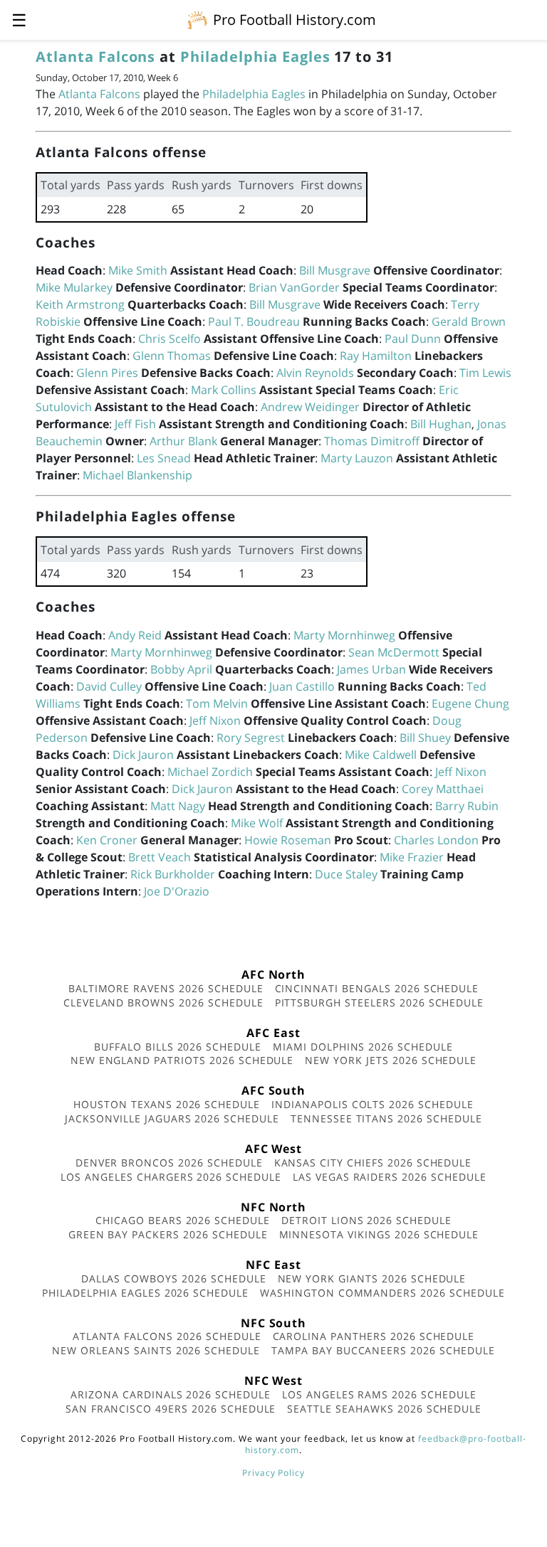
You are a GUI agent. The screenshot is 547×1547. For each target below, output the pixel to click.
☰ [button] (19, 19)
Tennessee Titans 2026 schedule (386, 1118)
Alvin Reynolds (315, 373)
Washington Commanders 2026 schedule (382, 1292)
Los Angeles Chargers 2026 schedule (171, 1177)
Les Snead (164, 458)
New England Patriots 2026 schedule (182, 1060)
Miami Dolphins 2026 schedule (363, 1046)
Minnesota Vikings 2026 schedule (379, 1234)
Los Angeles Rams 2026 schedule (379, 1394)
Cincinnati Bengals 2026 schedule (377, 988)
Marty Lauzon (357, 458)
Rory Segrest (251, 737)
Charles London (436, 840)
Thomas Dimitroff (372, 441)
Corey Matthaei (443, 789)
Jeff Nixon (215, 720)
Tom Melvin (217, 703)
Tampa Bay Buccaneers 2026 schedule (383, 1350)
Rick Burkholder (172, 874)
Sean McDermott (393, 652)
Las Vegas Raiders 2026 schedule (389, 1177)
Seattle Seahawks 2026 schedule (384, 1408)
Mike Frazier (412, 857)
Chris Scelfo (169, 338)
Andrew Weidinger (310, 407)
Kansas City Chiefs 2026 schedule (373, 1162)
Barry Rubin (467, 806)
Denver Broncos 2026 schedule (169, 1162)
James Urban (371, 669)
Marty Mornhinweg (344, 635)
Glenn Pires (107, 373)
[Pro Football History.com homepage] (197, 19)
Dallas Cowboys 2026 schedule (173, 1278)
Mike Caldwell (381, 754)
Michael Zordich (210, 772)
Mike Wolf (257, 823)
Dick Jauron (143, 754)
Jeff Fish (135, 424)
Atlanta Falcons (95, 56)
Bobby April (181, 669)
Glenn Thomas (171, 355)
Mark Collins (223, 390)
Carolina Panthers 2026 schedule (374, 1336)
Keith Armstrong (80, 304)
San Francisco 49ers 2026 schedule (171, 1408)
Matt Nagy (177, 806)
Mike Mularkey (74, 287)
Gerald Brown (469, 321)
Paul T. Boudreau (254, 321)
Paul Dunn (413, 338)
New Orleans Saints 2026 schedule (156, 1350)
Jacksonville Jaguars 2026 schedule (172, 1118)
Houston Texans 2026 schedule (166, 1104)
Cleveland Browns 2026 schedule (163, 1002)
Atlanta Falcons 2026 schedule (167, 1336)
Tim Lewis (485, 373)
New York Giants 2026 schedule (372, 1278)
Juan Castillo (302, 686)
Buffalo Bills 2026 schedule (177, 1046)
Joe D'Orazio (176, 891)
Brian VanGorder (294, 287)
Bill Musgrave (334, 270)
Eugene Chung (470, 703)
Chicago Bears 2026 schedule (182, 1220)
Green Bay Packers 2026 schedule (168, 1234)
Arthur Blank (183, 441)
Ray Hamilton (376, 355)
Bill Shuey (425, 737)
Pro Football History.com (294, 19)
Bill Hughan (441, 424)
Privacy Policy (273, 1473)
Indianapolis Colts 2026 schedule (372, 1104)
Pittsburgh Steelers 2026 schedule (379, 1002)
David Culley (109, 686)
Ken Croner (106, 840)
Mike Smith (137, 270)
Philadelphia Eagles (255, 56)
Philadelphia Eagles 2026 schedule (145, 1292)
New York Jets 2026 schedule (390, 1060)
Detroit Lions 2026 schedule (366, 1220)
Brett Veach (159, 857)
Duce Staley (346, 874)
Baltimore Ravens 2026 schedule (166, 988)
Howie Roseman (287, 840)
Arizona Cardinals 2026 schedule (171, 1394)
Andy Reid (135, 635)
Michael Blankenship (137, 475)
